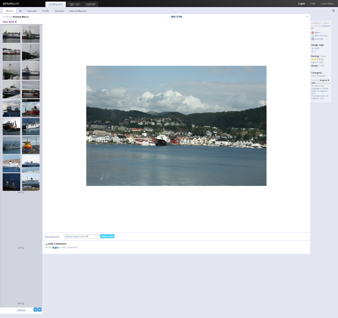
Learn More (327, 3)
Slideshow (21, 310)
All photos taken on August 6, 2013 (319, 97)
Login (301, 3)
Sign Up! (74, 4)
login (55, 247)
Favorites (59, 10)
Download (318, 38)
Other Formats (320, 35)
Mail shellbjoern (78, 10)
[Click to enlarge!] (176, 126)
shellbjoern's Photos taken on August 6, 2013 (319, 91)
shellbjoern (326, 25)
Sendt (317, 48)
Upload (90, 4)
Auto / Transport (318, 75)
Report (317, 32)
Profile (45, 10)
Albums (9, 10)
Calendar (32, 10)
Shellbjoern (55, 4)
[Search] (333, 10)
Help (313, 3)
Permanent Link (52, 236)
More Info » (320, 85)
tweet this (107, 236)
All (20, 10)
